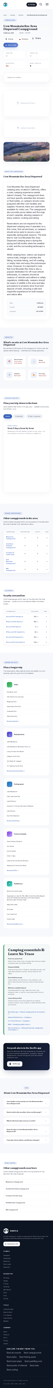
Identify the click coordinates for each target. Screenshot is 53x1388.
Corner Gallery (11, 851)
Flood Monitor (7, 1318)
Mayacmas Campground (14, 1182)
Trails (5, 1295)
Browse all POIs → (13, 870)
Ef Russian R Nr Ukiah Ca (14, 621)
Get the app (14, 1064)
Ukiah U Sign (11, 856)
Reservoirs (6, 1261)
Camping (12, 15)
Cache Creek (11, 919)
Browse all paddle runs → (15, 924)
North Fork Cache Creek (14, 891)
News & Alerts (7, 1312)
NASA (20, 1383)
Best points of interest (17, 1365)
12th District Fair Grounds (15, 697)
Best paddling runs (33, 1361)
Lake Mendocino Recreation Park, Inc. (19, 746)
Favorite (9, 39)
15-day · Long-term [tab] (34, 416)
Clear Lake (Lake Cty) (13, 796)
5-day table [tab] (19, 416)
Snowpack (6, 1255)
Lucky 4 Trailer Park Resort (15, 751)
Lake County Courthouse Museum (18, 860)
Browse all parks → (13, 721)
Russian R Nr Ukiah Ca (13, 627)
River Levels (7, 1264)
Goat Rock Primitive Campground (10, 545)
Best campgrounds (32, 1352)
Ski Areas (6, 1278)
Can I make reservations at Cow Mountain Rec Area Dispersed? (25, 1102)
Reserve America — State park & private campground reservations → (25, 1029)
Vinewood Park (11, 711)
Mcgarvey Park (11, 701)
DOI (24, 1383)
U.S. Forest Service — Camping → (19, 1021)
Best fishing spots (28, 1357)
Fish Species (7, 1315)
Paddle (5, 1281)
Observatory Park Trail (14, 706)
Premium (6, 1334)
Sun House (10, 846)
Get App (32, 4)
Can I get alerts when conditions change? (23, 1140)
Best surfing (12, 1369)
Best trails (34, 1365)
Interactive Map (8, 1309)
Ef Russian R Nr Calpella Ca (15, 632)
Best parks (12, 1357)
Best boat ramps (14, 1361)
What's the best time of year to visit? (21, 1121)
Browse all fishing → (13, 821)
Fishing (5, 1283)
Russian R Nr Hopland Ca (14, 637)
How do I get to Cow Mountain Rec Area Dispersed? (22, 1131)
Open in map (11, 45)
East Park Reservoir (13, 816)
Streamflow (6, 1258)
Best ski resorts (14, 1352)
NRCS (16, 1383)
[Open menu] (47, 5)
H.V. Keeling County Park (15, 766)
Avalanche (6, 1267)
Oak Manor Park (12, 692)
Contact (5, 1343)
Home (5, 15)
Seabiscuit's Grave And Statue (16, 865)
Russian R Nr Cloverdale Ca (15, 642)
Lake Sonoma (11, 811)
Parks (5, 1292)
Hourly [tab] (8, 416)
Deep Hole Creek (12, 904)
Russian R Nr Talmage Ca (14, 616)
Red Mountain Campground (10, 561)
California (20, 15)
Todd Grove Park (12, 716)
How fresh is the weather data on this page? (24, 1112)
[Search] (40, 4)
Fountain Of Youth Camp (14, 1196)
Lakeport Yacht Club (13, 756)
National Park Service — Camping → (20, 1017)
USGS (8, 1383)
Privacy (5, 1340)
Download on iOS (12, 1244)
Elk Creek (10, 909)
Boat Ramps (7, 1289)
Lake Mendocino (12, 742)
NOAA (12, 1383)
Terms (5, 1337)
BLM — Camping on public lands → (19, 1024)
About (5, 1331)
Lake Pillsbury (11, 801)
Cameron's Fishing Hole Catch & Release (20, 806)
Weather (6, 1321)
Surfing (5, 1298)
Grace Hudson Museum (14, 841)
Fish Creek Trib (12, 914)
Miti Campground (12, 1210)
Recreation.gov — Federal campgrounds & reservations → (26, 1013)
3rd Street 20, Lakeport (14, 761)
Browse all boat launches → (16, 771)
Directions (23, 39)
